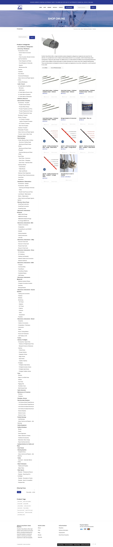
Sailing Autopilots (22, 233)
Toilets (19, 458)
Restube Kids (21, 482)
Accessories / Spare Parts (24, 342)
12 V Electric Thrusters (24, 119)
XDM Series (22, 90)
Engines (21, 308)
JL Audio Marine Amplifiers (24, 86)
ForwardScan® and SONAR (24, 229)
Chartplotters (21, 227)
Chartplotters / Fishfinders (24, 325)
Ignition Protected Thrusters (26, 121)
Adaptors (21, 304)
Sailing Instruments (22, 235)
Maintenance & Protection (24, 392)
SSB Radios (21, 275)
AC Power (21, 302)
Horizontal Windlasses (23, 76)
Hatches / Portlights (22, 340)
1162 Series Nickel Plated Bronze (26, 402)
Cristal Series (22, 350)
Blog (39, 532)
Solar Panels (21, 448)
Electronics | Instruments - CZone (26, 250)
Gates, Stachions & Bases (24, 435)
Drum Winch (21, 73)
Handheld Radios (22, 273)
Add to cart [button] (47, 96)
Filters (20, 189)
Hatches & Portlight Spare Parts (26, 344)
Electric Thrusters (22, 117)
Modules (20, 297)
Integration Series (23, 354)
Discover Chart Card (23, 241)
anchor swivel (20, 501)
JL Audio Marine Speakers (24, 94)
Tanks (20, 312)
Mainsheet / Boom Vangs (24, 440)
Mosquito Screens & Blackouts (26, 346)
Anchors (20, 69)
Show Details (54, 96)
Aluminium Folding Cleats (25, 142)
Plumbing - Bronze (22, 398)
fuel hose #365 (25, 503)
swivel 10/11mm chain (28, 510)
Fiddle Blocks (22, 169)
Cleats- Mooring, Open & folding (25, 140)
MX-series (21, 88)
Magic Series (22, 356)
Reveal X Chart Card (23, 248)
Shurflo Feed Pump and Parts (26, 192)
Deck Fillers (21, 156)
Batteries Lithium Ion (23, 98)
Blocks (19, 429)
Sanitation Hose (22, 386)
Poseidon (20, 317)
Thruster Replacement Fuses (25, 111)
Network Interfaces (22, 260)
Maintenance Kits (23, 67)
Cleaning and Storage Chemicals (26, 187)
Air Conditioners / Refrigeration (25, 46)
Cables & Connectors (23, 225)
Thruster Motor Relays (24, 106)
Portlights (20, 363)
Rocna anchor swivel (21, 510)
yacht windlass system (21, 514)
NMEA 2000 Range (22, 214)
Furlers (19, 338)
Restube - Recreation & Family (25, 478)
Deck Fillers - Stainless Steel (25, 162)
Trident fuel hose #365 (28, 512)
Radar (19, 329)
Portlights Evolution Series (25, 367)
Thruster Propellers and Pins (25, 109)
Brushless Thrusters (23, 115)
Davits (19, 431)
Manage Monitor (22, 287)
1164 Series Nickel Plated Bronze (26, 404)
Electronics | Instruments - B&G (25, 223)
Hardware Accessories (23, 437)
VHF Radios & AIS (22, 336)
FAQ (39, 530)
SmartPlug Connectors (23, 206)
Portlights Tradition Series (25, 371)
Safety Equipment (22, 425)
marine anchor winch (27, 505)
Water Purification (22, 464)
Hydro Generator (22, 390)
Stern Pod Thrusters (23, 125)
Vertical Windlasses (22, 82)
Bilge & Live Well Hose (23, 377)
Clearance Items (22, 136)
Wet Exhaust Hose (22, 388)
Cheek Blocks (22, 166)
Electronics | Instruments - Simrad (26, 319)
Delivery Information (63, 530)
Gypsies (21, 65)
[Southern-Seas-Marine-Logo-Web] (20, 7)
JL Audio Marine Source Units (25, 92)
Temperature (22, 314)
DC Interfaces (21, 254)
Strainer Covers (22, 413)
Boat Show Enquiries (64, 535)
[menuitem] (40, 7)
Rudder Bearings (22, 417)
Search (93, 7)
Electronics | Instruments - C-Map (26, 239)
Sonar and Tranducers (23, 333)
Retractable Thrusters (23, 130)
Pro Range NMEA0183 (23, 220)
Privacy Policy (60, 544)
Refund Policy (77, 544)
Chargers (20, 264)
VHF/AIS (20, 237)
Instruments (21, 327)
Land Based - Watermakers (24, 194)
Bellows (20, 375)
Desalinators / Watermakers (24, 181)
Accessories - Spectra (23, 185)
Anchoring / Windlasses (23, 48)
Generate (20, 285)
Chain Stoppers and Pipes (25, 61)
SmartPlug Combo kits (23, 204)
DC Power (21, 306)
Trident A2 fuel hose (21, 512)
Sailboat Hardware (22, 427)
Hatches (20, 348)
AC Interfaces (21, 252)
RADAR (20, 231)
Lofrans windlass (20, 505)
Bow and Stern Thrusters (24, 100)
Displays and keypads (23, 256)
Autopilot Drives (22, 452)
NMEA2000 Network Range (24, 218)
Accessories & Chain (23, 50)
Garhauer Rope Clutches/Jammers (26, 175)
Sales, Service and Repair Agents (26, 132)
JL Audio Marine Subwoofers (25, 96)
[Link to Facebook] (93, 544)
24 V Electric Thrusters (24, 123)
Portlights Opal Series (24, 369)
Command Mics (22, 266)
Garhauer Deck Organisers (24, 173)
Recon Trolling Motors (23, 331)
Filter (19, 492)
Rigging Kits (21, 384)
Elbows (20, 379)
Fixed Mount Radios (23, 271)
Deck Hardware (21, 138)
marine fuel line (20, 508)
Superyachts (62, 532)
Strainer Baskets (22, 411)
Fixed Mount (21, 269)
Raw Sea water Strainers (24, 400)
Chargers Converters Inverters (25, 283)
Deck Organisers (22, 433)
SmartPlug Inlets (22, 208)
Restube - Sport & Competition (25, 480)
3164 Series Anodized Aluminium (26, 408)
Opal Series (21, 358)
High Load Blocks (23, 171)
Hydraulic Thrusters (22, 127)
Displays (20, 295)
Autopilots (20, 321)
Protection (20, 396)
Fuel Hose (20, 381)
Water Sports (21, 470)
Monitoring (20, 300)
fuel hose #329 (20, 503)
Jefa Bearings (21, 419)
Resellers (61, 528)
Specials (40, 537)
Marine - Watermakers (23, 196)
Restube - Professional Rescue (25, 472)
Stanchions (20, 179)
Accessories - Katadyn (23, 183)
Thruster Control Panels (24, 104)
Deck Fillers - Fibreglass (24, 160)
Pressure (21, 310)
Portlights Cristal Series (24, 365)
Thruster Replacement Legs (25, 113)
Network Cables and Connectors (25, 258)
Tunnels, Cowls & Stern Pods (25, 134)
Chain (20, 55)
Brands (39, 535)
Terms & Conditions (69, 544)
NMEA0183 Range (22, 216)
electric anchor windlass (27, 501)
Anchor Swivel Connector (25, 52)
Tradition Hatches (23, 360)
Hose (19, 373)
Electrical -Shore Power (23, 202)
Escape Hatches (23, 352)
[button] (111, 1)
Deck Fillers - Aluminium (24, 158)
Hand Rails (20, 177)
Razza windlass (26, 508)
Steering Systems (22, 450)
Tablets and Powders (23, 466)
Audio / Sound (21, 84)
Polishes (20, 394)
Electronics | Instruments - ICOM (25, 262)
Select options (69, 180)
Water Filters (21, 468)
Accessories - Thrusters (23, 102)
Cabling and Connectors (24, 293)
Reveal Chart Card (22, 246)
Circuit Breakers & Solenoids (25, 63)
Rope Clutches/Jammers (24, 442)
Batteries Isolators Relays (24, 281)
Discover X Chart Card (23, 244)
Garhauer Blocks (22, 164)
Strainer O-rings (22, 415)
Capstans (20, 71)
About (39, 528)
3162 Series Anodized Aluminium (26, 406)
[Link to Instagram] (95, 544)
